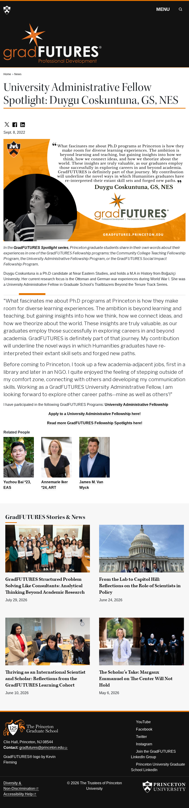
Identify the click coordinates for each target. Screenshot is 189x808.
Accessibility (18, 794)
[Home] (52, 45)
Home (7, 74)
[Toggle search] (180, 9)
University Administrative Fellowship (136, 405)
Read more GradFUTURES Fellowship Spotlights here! (94, 423)
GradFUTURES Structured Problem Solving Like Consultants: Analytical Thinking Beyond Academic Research (45, 585)
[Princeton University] (6, 10)
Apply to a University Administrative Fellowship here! (94, 414)
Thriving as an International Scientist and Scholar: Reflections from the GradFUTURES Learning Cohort (45, 678)
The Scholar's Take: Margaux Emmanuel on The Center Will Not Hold (136, 678)
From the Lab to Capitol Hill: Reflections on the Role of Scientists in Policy (140, 585)
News (17, 74)
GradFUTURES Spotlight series (41, 248)
